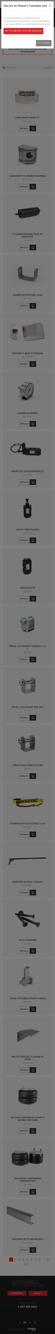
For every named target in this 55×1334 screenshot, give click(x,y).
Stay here (44, 43)
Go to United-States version (23, 31)
